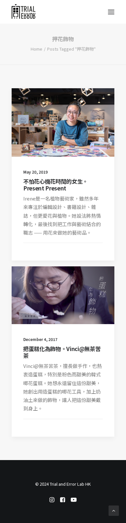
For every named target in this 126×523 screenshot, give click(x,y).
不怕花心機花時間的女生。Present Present (55, 184)
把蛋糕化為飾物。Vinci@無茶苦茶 (61, 352)
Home (36, 49)
